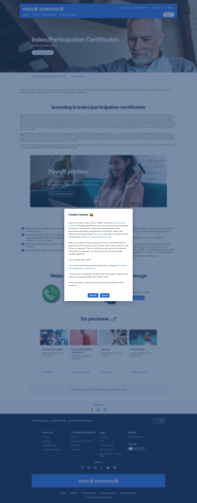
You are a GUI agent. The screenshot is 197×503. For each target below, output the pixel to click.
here (95, 234)
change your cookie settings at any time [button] (95, 237)
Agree (105, 295)
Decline (93, 295)
